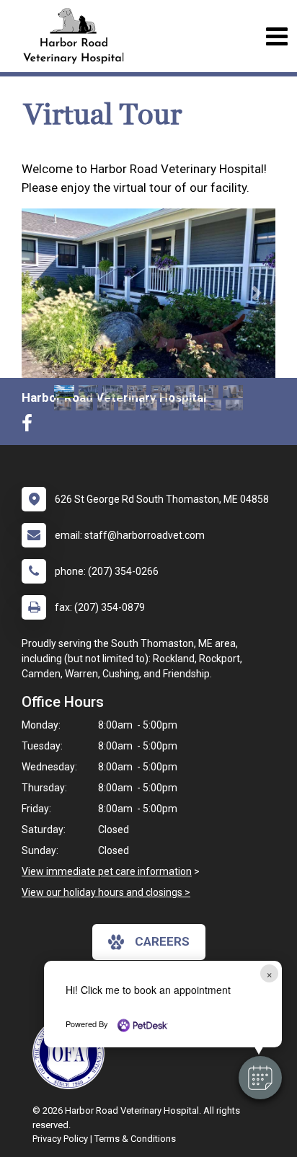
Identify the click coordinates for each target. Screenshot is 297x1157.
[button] (260, 1077)
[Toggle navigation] (276, 36)
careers (162, 941)
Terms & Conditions (135, 1138)
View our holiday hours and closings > (106, 892)
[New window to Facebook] (31, 426)
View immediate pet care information (107, 871)
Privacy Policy (60, 1138)
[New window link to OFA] (72, 1053)
